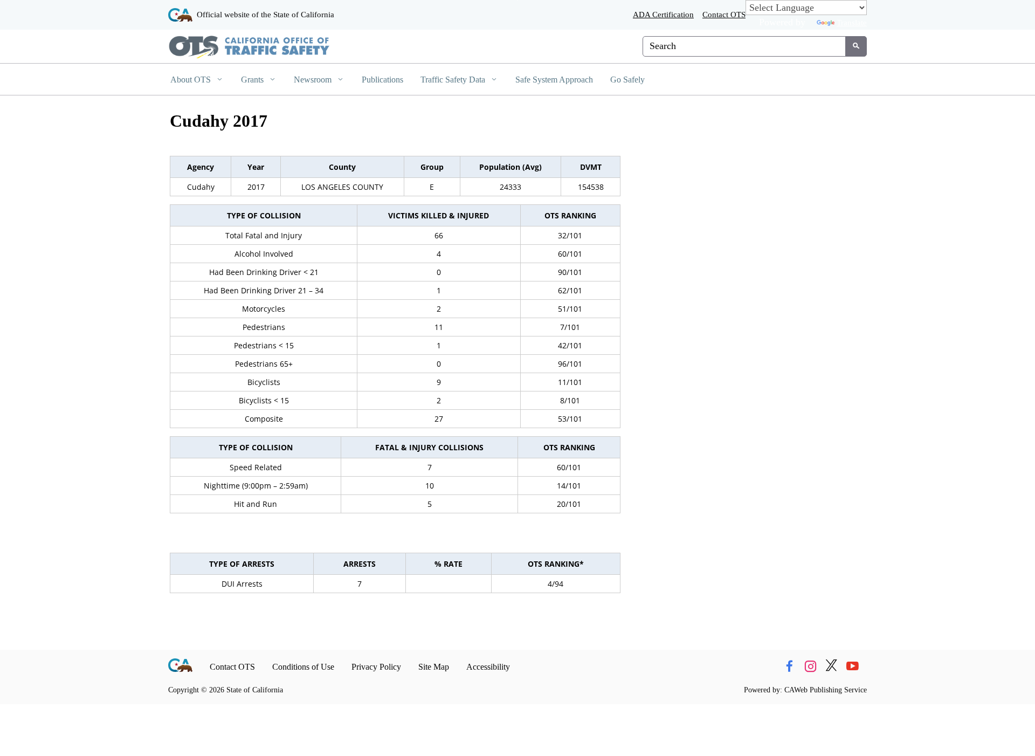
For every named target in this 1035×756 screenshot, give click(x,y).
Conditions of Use (303, 666)
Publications (382, 79)
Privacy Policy (376, 666)
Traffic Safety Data (453, 79)
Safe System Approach (554, 79)
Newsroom (314, 79)
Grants (253, 79)
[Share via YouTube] (852, 667)
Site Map (433, 666)
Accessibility (488, 666)
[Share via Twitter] (831, 667)
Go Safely (627, 79)
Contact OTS (724, 14)
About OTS (191, 79)
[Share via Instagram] (810, 667)
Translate (852, 22)
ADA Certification (663, 14)
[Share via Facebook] (789, 667)
